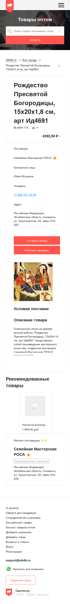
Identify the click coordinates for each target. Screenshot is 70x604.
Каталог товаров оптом (20, 527)
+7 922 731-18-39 (25, 194)
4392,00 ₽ (50, 135)
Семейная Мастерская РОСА (32, 158)
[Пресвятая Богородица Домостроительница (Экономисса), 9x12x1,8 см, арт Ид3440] (35, 406)
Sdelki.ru (10, 7)
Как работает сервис (19, 522)
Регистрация (14, 551)
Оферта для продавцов (21, 513)
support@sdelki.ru (18, 560)
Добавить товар (16, 537)
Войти (9, 547)
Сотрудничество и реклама (23, 517)
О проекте (12, 508)
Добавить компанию (19, 532)
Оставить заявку (37, 240)
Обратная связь (21, 580)
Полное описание (24, 355)
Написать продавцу (36, 250)
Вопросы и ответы (17, 542)
